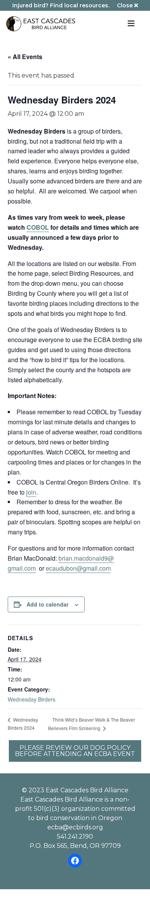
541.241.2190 (75, 836)
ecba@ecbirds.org (75, 827)
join (31, 492)
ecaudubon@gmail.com (78, 568)
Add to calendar (47, 604)
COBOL (38, 227)
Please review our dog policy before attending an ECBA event (75, 751)
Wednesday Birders (31, 699)
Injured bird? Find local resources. (60, 5)
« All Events (25, 56)
